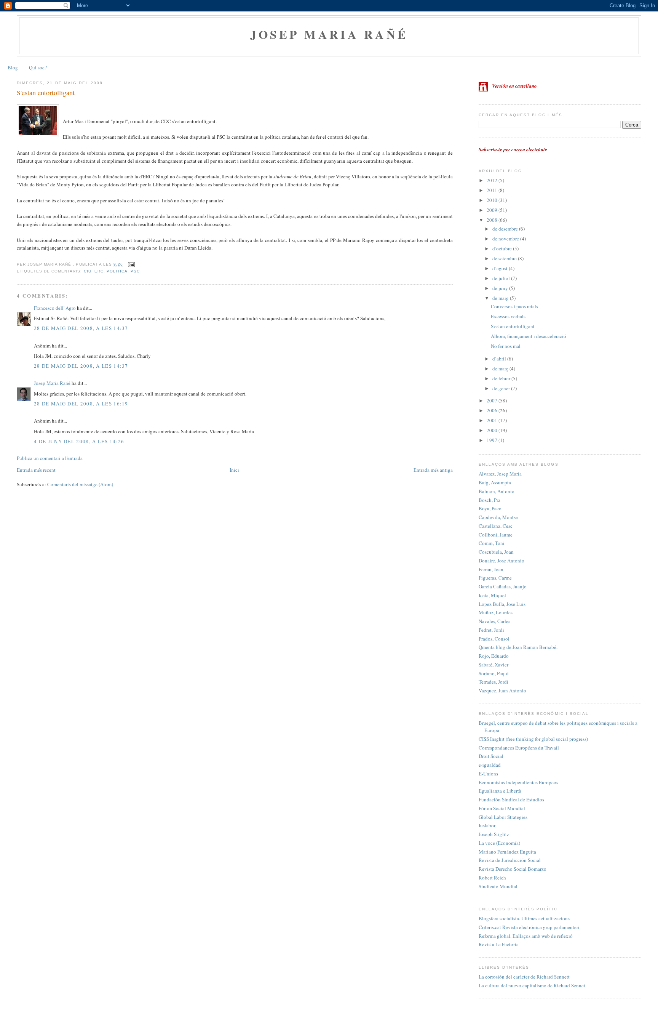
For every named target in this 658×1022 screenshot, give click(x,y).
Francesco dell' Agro (55, 307)
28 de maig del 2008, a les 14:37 (81, 328)
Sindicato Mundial (498, 886)
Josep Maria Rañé (329, 34)
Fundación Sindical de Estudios (511, 799)
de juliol (501, 278)
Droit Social (491, 756)
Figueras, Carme (495, 577)
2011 (492, 190)
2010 (492, 200)
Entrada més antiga (433, 469)
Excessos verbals (508, 316)
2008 (492, 219)
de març (500, 368)
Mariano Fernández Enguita (507, 851)
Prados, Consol (494, 638)
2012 (492, 180)
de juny (500, 288)
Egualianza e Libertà (500, 790)
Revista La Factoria (499, 944)
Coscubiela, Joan (496, 551)
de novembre (506, 238)
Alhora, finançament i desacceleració (528, 336)
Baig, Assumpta (495, 482)
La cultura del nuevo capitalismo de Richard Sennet (532, 985)
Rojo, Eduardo (494, 655)
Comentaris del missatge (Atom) (80, 484)
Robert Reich (492, 877)
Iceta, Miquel (492, 595)
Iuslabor (487, 825)
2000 (492, 430)
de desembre (505, 228)
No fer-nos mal (506, 346)
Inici (234, 469)
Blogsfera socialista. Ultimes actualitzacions (524, 918)
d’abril (499, 358)
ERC (99, 271)
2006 (492, 410)
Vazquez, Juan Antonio (502, 690)
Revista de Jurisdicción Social (510, 860)
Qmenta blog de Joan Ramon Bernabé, (518, 647)
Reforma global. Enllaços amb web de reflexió (526, 935)
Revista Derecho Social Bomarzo (512, 868)
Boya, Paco (490, 508)
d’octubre (502, 248)
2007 (492, 400)
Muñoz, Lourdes (496, 612)
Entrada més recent (36, 469)
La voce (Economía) (499, 842)
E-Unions (488, 773)
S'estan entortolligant (46, 92)
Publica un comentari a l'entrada (50, 458)
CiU (87, 271)
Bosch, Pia (489, 500)
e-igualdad (490, 764)
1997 (492, 440)
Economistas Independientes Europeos (518, 782)
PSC (135, 271)
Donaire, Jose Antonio (501, 560)
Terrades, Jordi (493, 681)
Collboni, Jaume (496, 534)
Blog (13, 67)
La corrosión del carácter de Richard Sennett (524, 976)
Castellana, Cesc (496, 525)
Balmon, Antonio (496, 491)
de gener (501, 388)
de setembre (505, 258)
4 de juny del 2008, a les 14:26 (79, 441)
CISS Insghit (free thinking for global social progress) (533, 738)
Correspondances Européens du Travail (519, 747)
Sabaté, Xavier (493, 664)
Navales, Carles (494, 621)
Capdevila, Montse (498, 517)
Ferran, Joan (491, 569)
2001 (492, 420)
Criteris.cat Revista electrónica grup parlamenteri (529, 927)
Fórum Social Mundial (502, 808)
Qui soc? (38, 67)
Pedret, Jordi (491, 629)
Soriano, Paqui (494, 673)
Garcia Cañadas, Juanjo (503, 586)
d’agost (500, 268)
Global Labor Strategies (503, 817)
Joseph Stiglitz (494, 834)
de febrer (501, 378)
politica (117, 271)
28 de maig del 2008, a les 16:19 (81, 403)
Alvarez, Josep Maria (500, 473)
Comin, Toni (492, 543)
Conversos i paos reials (514, 306)
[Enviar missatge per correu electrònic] (130, 264)
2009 (492, 210)
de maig (501, 298)
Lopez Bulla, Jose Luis (502, 604)
